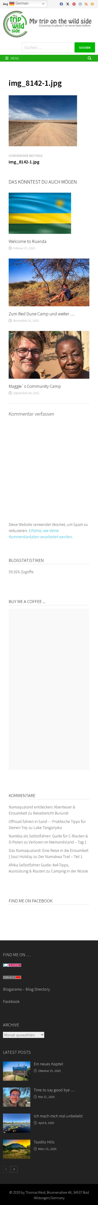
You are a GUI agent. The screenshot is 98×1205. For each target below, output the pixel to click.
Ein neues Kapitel (48, 1063)
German (21, 3)
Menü (14, 58)
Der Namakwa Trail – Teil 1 (60, 856)
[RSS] (87, 3)
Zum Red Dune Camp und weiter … (42, 313)
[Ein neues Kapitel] (16, 1064)
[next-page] (14, 1169)
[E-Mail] (92, 3)
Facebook (11, 1001)
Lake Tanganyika (48, 827)
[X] (68, 3)
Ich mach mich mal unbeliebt (58, 1116)
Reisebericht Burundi (50, 813)
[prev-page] (6, 1169)
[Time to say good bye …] (16, 1090)
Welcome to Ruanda (27, 241)
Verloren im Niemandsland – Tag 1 (58, 842)
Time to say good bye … (54, 1089)
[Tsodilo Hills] (16, 1142)
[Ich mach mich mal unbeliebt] (16, 1116)
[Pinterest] (74, 3)
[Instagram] (81, 3)
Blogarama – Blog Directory (26, 989)
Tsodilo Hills (44, 1142)
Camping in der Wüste (69, 871)
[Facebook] (62, 3)
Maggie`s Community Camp (35, 386)
